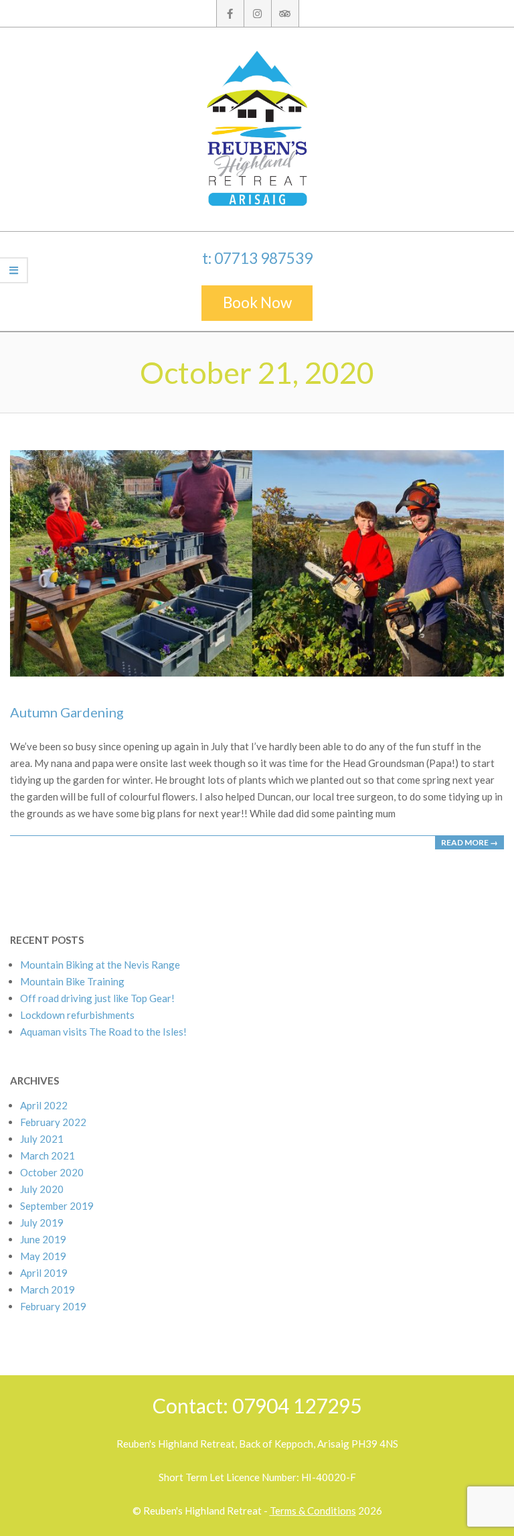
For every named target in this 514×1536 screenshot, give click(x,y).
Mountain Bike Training (72, 981)
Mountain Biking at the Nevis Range (100, 965)
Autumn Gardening (67, 712)
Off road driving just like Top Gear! (97, 998)
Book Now (257, 302)
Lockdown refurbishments (77, 1015)
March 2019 (47, 1289)
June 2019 (43, 1239)
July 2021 (42, 1139)
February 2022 (53, 1122)
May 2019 (43, 1256)
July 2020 (42, 1189)
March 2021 (47, 1155)
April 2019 (44, 1273)
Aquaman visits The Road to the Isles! (103, 1032)
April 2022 (44, 1105)
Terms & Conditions (313, 1511)
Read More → (469, 842)
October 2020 (52, 1172)
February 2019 (53, 1306)
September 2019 (57, 1206)
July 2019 (42, 1222)
